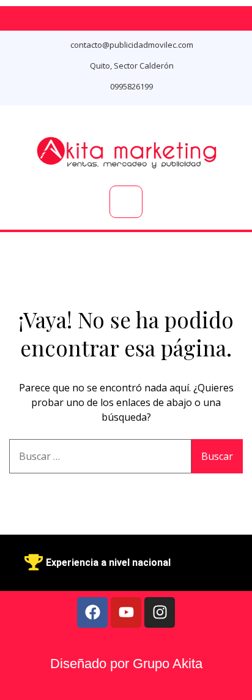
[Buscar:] (100, 456)
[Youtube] (126, 612)
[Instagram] (159, 612)
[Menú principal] (126, 202)
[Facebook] (92, 612)
